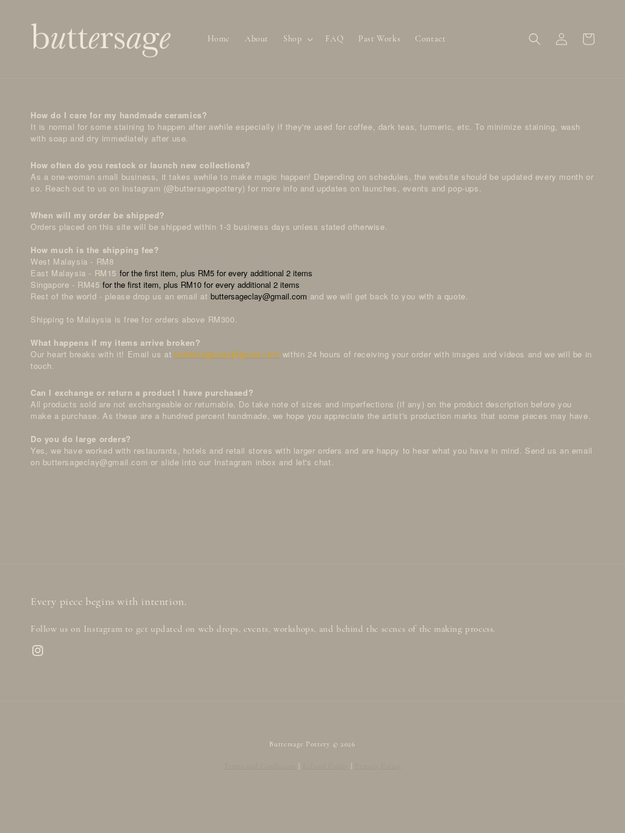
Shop (292, 39)
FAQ (334, 39)
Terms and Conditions (260, 766)
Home (219, 39)
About (257, 39)
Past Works (379, 39)
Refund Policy (325, 766)
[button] (534, 39)
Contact (430, 39)
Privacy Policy (378, 766)
